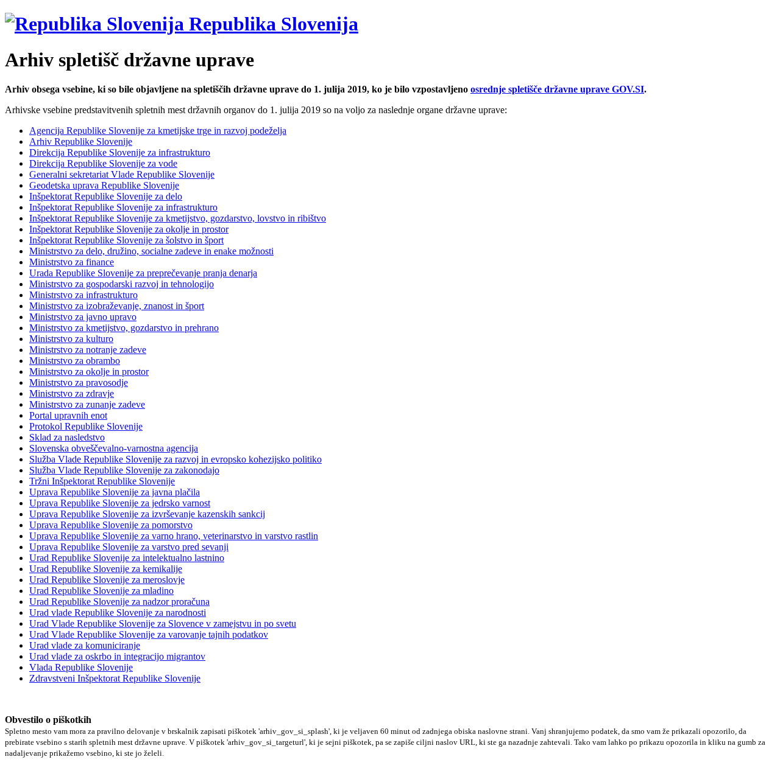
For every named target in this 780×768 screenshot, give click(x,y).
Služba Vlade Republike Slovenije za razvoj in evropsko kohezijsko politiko (175, 459)
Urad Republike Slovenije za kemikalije (105, 569)
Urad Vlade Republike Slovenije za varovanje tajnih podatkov (148, 634)
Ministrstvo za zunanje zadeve (87, 404)
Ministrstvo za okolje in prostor (89, 371)
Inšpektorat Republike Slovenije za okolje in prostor (129, 229)
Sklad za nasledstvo (67, 437)
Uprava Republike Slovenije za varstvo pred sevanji (129, 547)
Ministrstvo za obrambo (74, 360)
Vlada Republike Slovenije (81, 667)
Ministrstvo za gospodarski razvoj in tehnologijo (121, 284)
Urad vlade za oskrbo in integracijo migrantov (117, 656)
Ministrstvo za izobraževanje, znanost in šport (116, 306)
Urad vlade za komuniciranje (84, 645)
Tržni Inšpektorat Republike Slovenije (102, 481)
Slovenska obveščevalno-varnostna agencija (113, 448)
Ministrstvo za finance (71, 262)
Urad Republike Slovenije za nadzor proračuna (119, 601)
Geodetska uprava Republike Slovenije (104, 185)
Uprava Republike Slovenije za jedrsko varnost (119, 503)
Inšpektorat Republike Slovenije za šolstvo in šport (126, 240)
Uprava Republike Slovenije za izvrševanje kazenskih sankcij (147, 514)
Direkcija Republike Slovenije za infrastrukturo (119, 152)
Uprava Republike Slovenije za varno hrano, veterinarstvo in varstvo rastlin (173, 536)
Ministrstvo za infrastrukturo (83, 295)
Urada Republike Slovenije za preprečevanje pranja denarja (143, 273)
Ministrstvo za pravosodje (78, 382)
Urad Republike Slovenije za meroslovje (107, 579)
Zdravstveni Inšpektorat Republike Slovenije (114, 678)
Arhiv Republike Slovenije (80, 141)
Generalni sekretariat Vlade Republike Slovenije (121, 174)
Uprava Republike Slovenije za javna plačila (114, 492)
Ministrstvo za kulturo (71, 338)
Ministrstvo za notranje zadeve (87, 349)
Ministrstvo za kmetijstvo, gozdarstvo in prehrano (124, 328)
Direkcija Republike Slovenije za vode (103, 163)
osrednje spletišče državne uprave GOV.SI (557, 89)
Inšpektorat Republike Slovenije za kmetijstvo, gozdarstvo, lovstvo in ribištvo (177, 218)
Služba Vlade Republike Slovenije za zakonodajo (124, 470)
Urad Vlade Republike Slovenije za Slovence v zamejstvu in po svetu (162, 623)
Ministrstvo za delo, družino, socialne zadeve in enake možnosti (151, 251)
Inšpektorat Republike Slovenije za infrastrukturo (123, 207)
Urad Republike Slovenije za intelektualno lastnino (126, 558)
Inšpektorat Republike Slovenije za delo (105, 196)
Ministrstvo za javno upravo (82, 317)
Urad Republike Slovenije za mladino (101, 590)
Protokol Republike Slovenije (86, 426)
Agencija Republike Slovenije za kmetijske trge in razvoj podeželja (157, 130)
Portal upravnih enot (68, 415)
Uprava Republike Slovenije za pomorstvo (111, 525)
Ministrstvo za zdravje (71, 393)
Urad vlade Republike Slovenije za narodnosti (117, 612)
